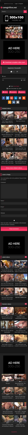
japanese (22, 92)
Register (21, 3)
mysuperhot (14, 431)
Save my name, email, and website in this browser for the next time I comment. (13, 223)
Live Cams (16, 86)
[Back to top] (23, 431)
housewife (13, 92)
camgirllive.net (9, 7)
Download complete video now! (15, 62)
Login (16, 3)
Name (3, 200)
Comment (3, 182)
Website (3, 213)
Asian (5, 92)
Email (2, 207)
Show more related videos (14, 168)
